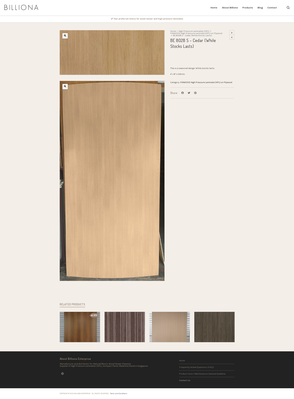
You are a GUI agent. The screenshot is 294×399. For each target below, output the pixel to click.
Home (173, 31)
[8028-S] (65, 86)
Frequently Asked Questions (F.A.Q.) (196, 367)
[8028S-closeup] (65, 35)
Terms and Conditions (118, 394)
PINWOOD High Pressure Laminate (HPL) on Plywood (196, 33)
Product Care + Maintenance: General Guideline (202, 373)
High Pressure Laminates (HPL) (194, 31)
